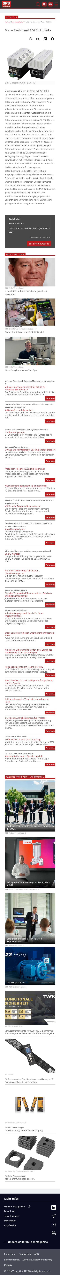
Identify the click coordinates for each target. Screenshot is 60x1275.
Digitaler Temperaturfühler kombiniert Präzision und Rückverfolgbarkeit (28, 594)
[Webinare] (53, 1234)
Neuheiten (11, 17)
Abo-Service (10, 1225)
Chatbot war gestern (15, 432)
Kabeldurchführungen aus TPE (20, 1179)
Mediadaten (10, 1220)
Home (7, 22)
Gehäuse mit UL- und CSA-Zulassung (22, 739)
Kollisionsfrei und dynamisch (19, 410)
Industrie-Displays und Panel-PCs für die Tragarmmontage (24, 614)
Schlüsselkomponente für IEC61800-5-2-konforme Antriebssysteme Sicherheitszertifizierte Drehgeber (30, 1032)
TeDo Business (11, 1215)
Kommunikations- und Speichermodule (24, 756)
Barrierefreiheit (12, 1259)
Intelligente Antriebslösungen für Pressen (25, 718)
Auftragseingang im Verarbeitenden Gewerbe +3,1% (27, 700)
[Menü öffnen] (56, 4)
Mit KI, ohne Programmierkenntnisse (22, 506)
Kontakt (8, 1265)
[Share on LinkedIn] (45, 38)
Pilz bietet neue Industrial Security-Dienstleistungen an (22, 572)
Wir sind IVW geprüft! (14, 1206)
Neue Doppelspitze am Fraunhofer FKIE (24, 667)
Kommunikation (17, 22)
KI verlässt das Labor (15, 529)
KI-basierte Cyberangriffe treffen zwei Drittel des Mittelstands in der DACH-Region (28, 651)
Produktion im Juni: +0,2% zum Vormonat (25, 469)
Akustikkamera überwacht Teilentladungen (26, 485)
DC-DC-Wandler (12, 554)
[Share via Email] (37, 38)
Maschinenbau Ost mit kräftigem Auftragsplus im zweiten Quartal (29, 681)
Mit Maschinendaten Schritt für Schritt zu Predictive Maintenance (25, 388)
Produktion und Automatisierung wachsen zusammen (26, 292)
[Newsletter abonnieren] (53, 1217)
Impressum (10, 1254)
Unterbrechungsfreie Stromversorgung (24, 1130)
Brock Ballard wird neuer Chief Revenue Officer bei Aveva (29, 634)
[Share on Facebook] (52, 38)
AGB (36, 1254)
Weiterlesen (50, 398)
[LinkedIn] (53, 1208)
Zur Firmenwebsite (39, 243)
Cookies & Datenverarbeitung (37, 1259)
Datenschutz (25, 1254)
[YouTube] (53, 1225)
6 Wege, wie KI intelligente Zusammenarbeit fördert (30, 449)
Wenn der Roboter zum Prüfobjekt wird (24, 332)
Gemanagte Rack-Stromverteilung (21, 1082)
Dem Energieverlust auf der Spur (21, 370)
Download (9, 1211)
